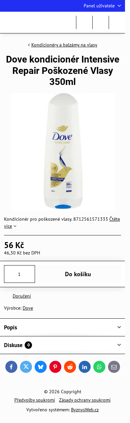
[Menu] (117, 22)
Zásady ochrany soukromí (85, 400)
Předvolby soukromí (34, 400)
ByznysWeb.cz (85, 410)
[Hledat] (84, 22)
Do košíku (78, 274)
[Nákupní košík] (101, 22)
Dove (28, 308)
